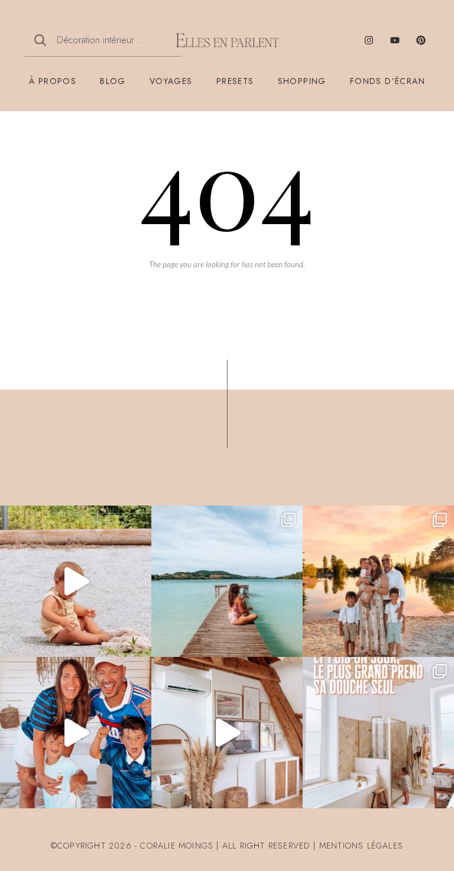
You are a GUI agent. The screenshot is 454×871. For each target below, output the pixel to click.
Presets (235, 81)
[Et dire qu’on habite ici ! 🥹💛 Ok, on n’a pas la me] (227, 581)
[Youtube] (394, 40)
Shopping (302, 81)
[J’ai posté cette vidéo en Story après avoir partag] (75, 581)
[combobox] (103, 40)
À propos (52, 81)
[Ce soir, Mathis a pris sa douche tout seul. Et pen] (378, 732)
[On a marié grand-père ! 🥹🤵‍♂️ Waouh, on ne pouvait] (378, 581)
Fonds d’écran (387, 81)
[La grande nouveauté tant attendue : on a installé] (227, 732)
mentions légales (361, 845)
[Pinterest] (420, 40)
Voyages (171, 81)
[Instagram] (368, 40)
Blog (113, 81)
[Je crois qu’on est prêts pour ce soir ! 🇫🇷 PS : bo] (75, 732)
